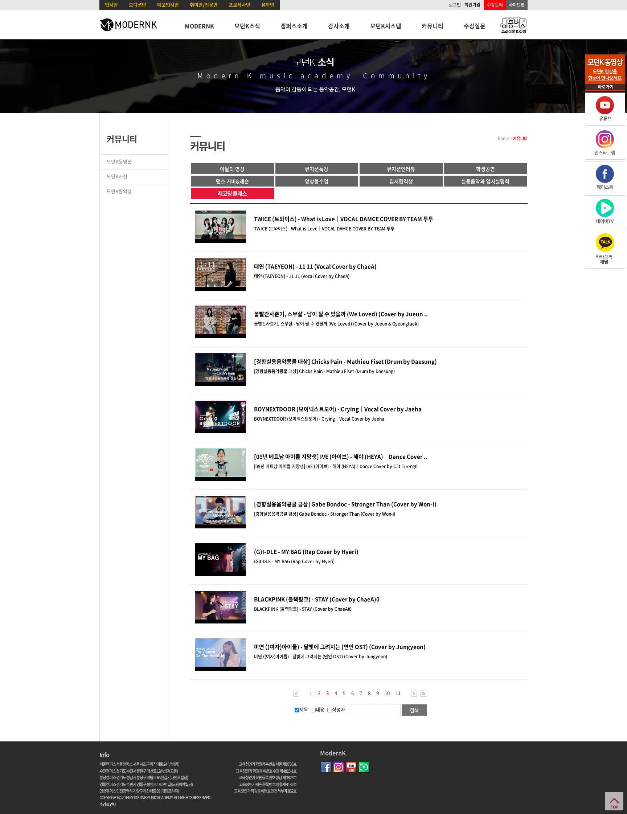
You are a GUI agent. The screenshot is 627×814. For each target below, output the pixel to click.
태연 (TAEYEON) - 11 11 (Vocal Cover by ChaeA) (315, 266)
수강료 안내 (107, 804)
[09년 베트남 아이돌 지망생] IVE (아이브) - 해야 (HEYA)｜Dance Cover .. (340, 457)
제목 (303, 709)
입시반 (111, 4)
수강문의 (495, 4)
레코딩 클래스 (232, 193)
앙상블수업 (316, 181)
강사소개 (339, 25)
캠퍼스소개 (294, 25)
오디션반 (137, 4)
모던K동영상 (119, 161)
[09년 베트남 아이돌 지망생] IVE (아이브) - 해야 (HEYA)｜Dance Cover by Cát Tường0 (336, 466)
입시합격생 (401, 181)
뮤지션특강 (316, 168)
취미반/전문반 (204, 4)
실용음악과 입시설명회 (485, 181)
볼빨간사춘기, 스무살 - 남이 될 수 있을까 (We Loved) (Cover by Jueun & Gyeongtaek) (336, 323)
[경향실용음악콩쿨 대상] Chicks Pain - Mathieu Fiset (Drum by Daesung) (345, 361)
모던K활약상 (119, 191)
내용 (320, 709)
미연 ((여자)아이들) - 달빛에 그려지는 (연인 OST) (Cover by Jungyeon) (340, 647)
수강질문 (474, 25)
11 (398, 693)
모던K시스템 (385, 25)
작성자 (338, 709)
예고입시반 (168, 4)
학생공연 (485, 168)
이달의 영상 (232, 168)
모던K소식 (247, 25)
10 (387, 693)
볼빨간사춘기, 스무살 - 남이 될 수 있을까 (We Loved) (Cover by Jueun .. (341, 314)
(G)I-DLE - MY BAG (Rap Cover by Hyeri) (306, 552)
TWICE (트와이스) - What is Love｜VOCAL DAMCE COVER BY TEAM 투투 (343, 219)
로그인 (455, 4)
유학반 (267, 4)
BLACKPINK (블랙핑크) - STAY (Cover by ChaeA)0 (317, 599)
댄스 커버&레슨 (232, 181)
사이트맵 (517, 4)
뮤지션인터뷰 (401, 168)
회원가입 (472, 4)
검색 (414, 710)
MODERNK (199, 25)
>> (423, 694)
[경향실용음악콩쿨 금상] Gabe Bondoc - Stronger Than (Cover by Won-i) (345, 504)
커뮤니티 (432, 25)
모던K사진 (117, 176)
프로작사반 (239, 4)
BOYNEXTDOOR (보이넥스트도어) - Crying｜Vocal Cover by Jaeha (338, 409)
